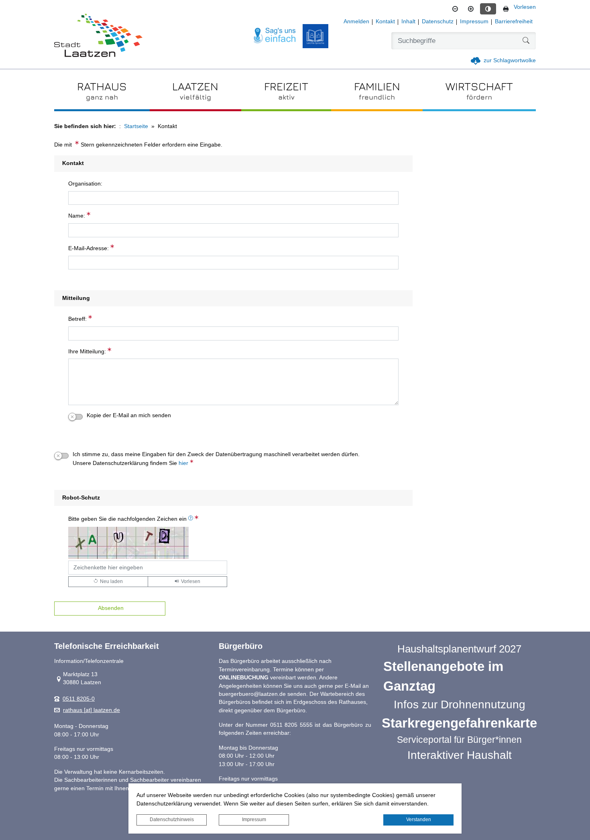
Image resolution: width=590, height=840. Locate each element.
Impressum (254, 819)
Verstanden (418, 819)
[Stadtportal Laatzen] (98, 36)
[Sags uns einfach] (275, 36)
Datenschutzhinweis (172, 819)
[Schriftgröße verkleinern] (455, 8)
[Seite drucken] (506, 8)
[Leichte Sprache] (315, 36)
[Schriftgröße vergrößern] (471, 8)
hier (183, 463)
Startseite (136, 126)
